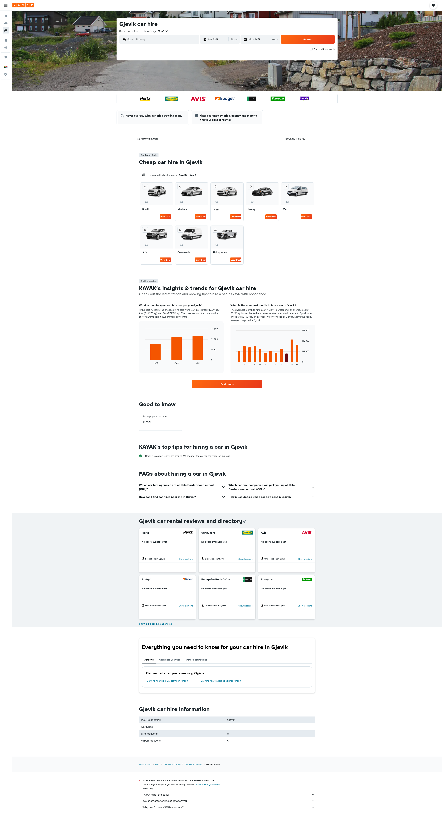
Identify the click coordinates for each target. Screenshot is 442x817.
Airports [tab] (149, 659)
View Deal (165, 216)
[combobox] (129, 31)
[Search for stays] (5, 23)
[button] (6, 5)
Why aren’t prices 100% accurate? (163, 807)
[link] (227, 384)
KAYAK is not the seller (155, 794)
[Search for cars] (5, 30)
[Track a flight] (5, 47)
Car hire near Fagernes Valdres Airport (221, 680)
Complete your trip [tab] (169, 659)
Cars (157, 764)
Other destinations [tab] (196, 659)
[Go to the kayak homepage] (23, 5)
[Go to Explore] (5, 40)
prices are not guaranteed (208, 784)
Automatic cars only (324, 49)
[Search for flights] (5, 15)
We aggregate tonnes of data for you (164, 800)
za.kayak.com (145, 764)
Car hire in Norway (193, 764)
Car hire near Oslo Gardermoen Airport (167, 680)
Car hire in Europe (172, 764)
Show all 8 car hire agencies (155, 623)
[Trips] (5, 57)
